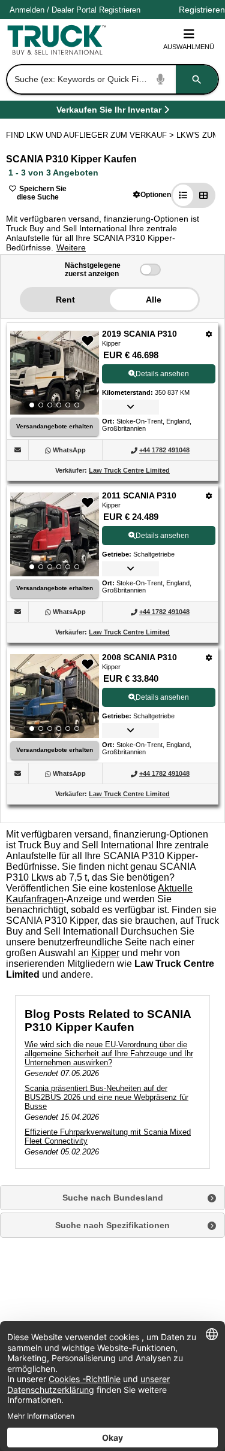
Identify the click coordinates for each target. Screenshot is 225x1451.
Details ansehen (162, 374)
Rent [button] (65, 299)
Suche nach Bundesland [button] (112, 1197)
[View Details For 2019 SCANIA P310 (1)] (54, 373)
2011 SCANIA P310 (139, 495)
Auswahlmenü (188, 46)
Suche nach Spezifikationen (112, 1225)
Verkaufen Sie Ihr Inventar (108, 112)
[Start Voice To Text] (161, 79)
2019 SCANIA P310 (139, 333)
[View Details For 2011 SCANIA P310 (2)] (54, 534)
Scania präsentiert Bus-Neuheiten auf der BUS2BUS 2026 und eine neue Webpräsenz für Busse (106, 1097)
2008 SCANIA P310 (139, 657)
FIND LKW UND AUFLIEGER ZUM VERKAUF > (91, 135)
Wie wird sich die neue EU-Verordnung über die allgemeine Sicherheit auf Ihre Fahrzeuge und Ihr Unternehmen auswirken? (109, 1053)
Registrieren (119, 9)
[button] (152, 194)
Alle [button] (153, 299)
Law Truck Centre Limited (129, 470)
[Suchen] (197, 79)
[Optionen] (209, 334)
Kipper (105, 953)
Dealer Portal (74, 9)
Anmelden (27, 9)
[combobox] (111, 79)
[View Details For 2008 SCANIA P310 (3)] (54, 696)
